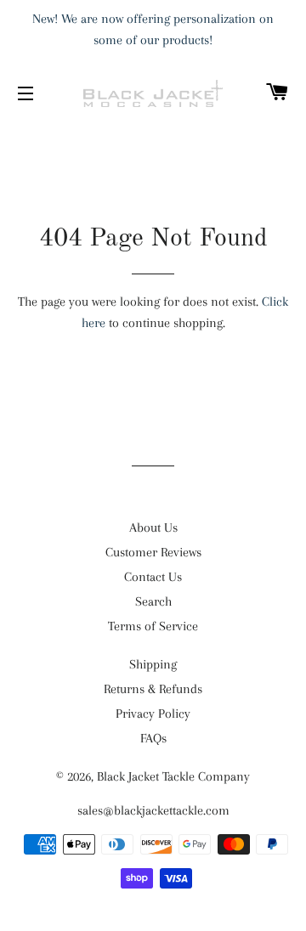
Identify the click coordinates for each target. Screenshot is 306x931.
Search (153, 601)
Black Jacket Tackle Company (173, 776)
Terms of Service (153, 626)
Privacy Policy (153, 713)
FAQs (153, 738)
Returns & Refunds (153, 689)
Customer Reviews (153, 552)
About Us (153, 527)
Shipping (153, 664)
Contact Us (153, 576)
